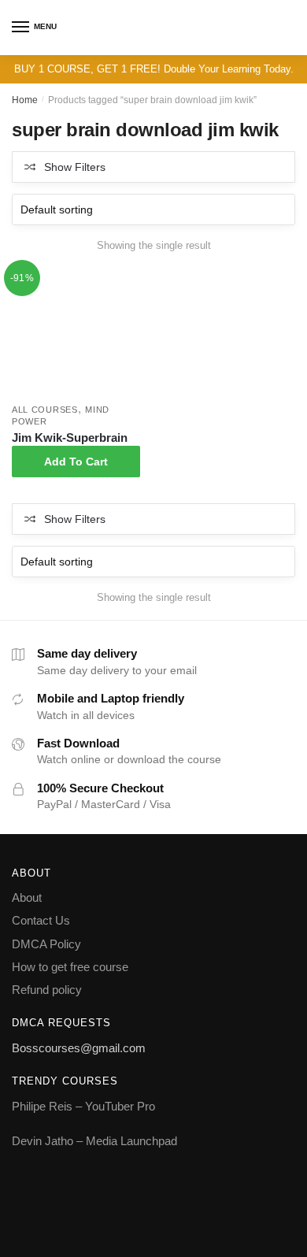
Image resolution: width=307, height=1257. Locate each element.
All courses (45, 409)
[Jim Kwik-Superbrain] (76, 332)
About (27, 897)
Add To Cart (76, 461)
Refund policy (47, 989)
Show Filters (74, 167)
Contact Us (41, 920)
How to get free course (70, 966)
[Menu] (21, 27)
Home (25, 100)
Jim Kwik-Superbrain (70, 437)
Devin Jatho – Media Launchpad (94, 1141)
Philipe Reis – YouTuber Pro (83, 1106)
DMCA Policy (46, 944)
